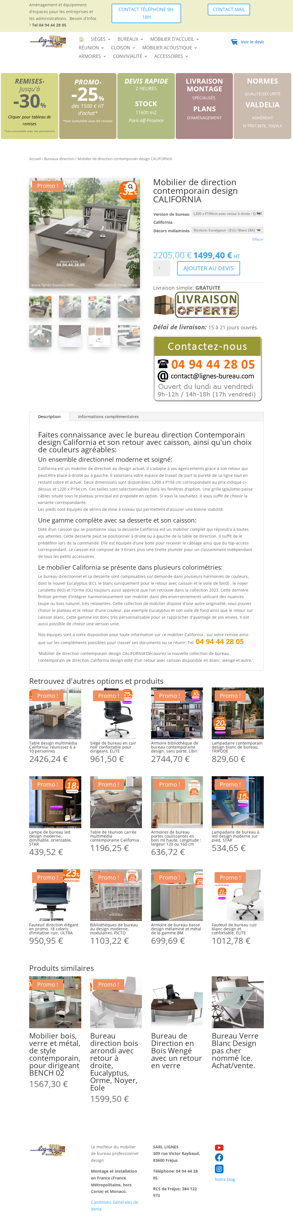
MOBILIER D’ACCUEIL (172, 39)
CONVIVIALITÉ (127, 56)
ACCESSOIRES (168, 56)
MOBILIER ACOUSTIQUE (167, 48)
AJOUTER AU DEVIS (208, 268)
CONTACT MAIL (229, 9)
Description (49, 416)
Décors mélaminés (171, 230)
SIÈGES (98, 39)
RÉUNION (89, 48)
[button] (131, 187)
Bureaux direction (59, 158)
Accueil (35, 158)
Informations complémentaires (108, 416)
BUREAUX (128, 39)
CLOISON (120, 48)
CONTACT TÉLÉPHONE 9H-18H (146, 13)
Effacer (258, 239)
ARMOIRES (90, 56)
